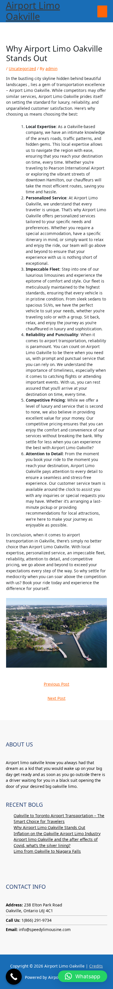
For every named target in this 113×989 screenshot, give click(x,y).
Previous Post (56, 684)
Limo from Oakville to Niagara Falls (47, 851)
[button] (82, 976)
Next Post (56, 698)
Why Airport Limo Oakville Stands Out (49, 827)
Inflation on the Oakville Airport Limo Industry (57, 833)
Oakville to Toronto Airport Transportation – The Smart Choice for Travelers (59, 818)
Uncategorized (22, 68)
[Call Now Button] (14, 977)
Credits (96, 966)
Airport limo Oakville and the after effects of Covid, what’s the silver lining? (56, 842)
